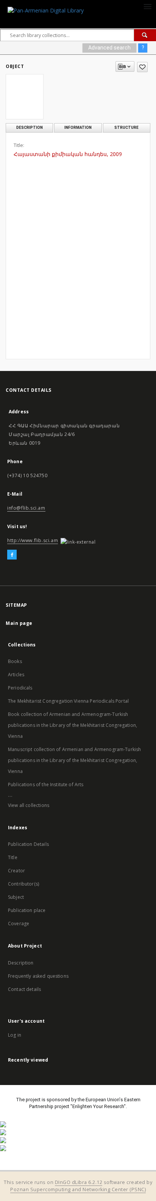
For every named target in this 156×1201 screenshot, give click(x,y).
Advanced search (109, 48)
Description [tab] (29, 127)
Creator (16, 870)
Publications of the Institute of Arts (46, 784)
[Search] (145, 35)
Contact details (24, 989)
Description (21, 963)
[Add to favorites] (142, 67)
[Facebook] (12, 555)
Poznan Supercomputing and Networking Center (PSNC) (78, 1189)
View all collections (28, 805)
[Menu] (147, 6)
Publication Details (28, 844)
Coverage (18, 923)
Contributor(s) (23, 884)
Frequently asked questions (38, 976)
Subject (16, 897)
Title (12, 857)
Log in (14, 1035)
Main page (19, 623)
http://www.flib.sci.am (32, 540)
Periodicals (20, 688)
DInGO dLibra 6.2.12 (79, 1182)
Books (15, 661)
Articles (16, 674)
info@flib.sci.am (26, 508)
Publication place (27, 910)
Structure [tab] (126, 127)
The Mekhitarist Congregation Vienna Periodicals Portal (68, 701)
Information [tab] (78, 127)
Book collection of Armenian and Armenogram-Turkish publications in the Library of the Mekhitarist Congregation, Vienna (72, 725)
